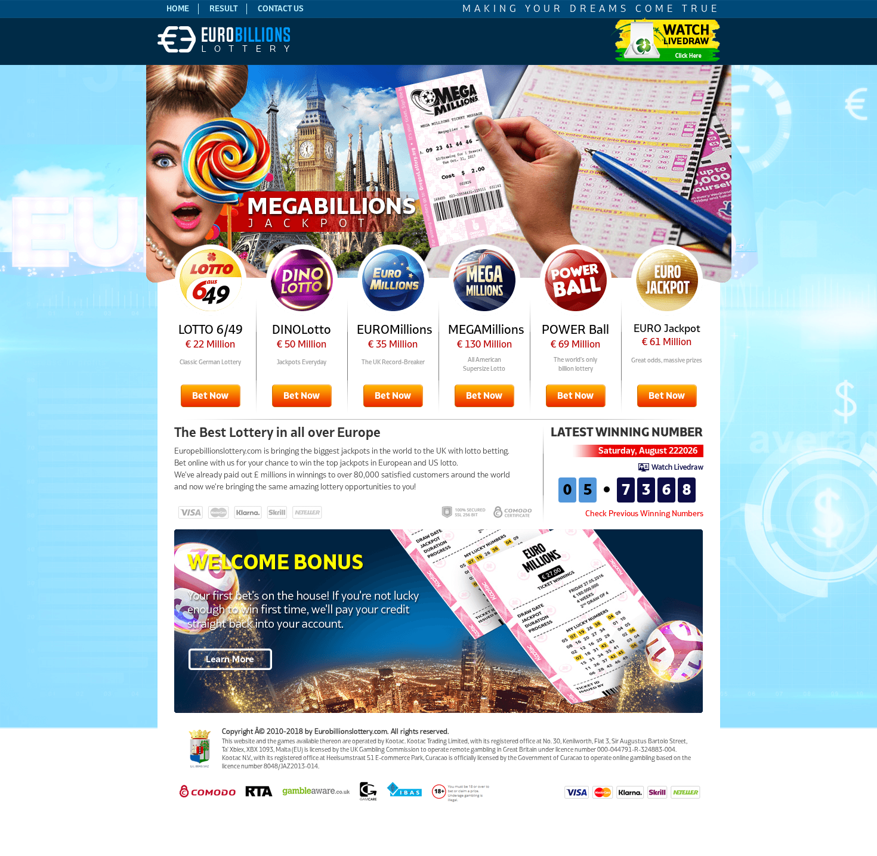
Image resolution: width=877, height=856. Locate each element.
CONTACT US (281, 8)
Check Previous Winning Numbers (644, 513)
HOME (177, 8)
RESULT (223, 8)
